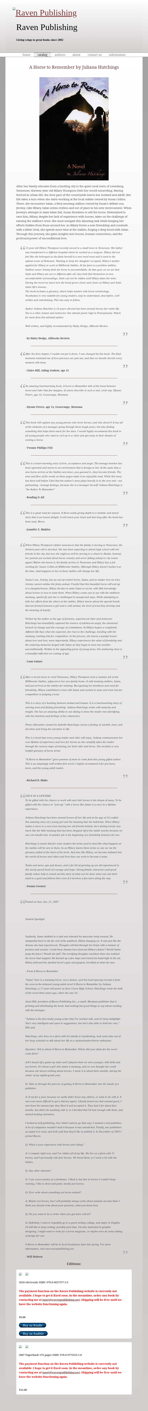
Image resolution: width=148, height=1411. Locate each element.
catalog (42, 55)
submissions (117, 55)
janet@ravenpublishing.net (61, 1299)
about (76, 55)
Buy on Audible (33, 1333)
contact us (95, 55)
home (26, 55)
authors (60, 55)
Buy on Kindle (32, 1325)
